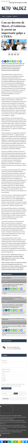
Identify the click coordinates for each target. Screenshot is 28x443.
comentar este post (17, 348)
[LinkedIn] (18, 54)
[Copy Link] (18, 61)
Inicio (3, 16)
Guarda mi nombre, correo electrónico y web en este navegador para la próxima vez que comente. (12, 385)
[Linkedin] (8, 61)
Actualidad (8, 16)
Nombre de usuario (6, 369)
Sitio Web (3, 378)
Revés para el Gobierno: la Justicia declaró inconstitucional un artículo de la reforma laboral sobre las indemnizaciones (12, 306)
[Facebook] (9, 54)
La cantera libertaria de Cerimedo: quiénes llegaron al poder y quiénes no (12, 285)
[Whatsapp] (10, 61)
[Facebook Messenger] (20, 61)
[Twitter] (12, 54)
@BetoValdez (6, 398)
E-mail (3, 374)
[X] (5, 61)
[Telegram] (15, 61)
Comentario (4, 361)
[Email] (13, 61)
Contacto (15, 16)
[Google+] (15, 54)
